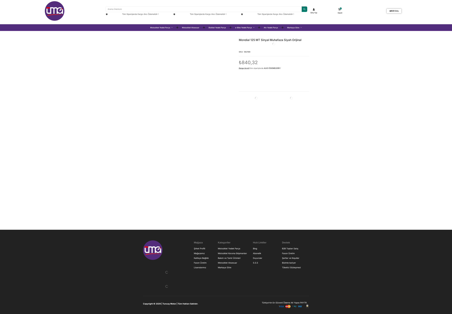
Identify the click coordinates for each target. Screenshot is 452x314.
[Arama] (304, 9)
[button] (314, 11)
